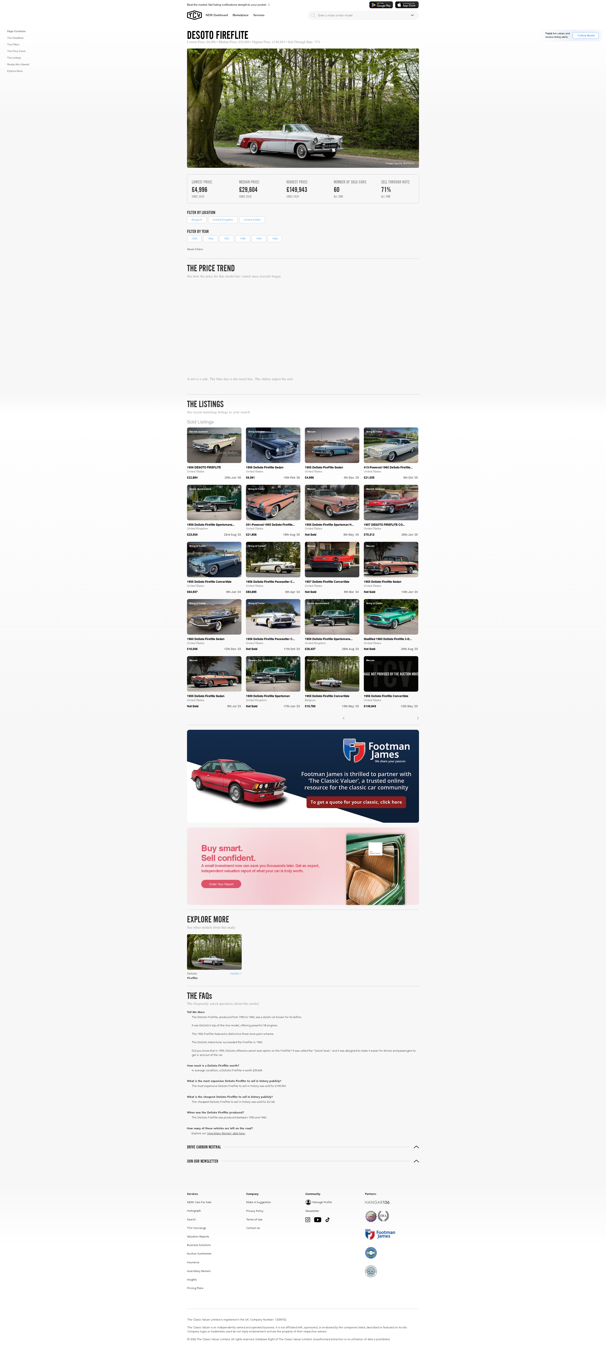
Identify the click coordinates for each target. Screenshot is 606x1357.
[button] (241, 15)
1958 (242, 238)
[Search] (313, 15)
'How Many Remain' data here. (226, 1133)
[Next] (418, 718)
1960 (275, 238)
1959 (259, 238)
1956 (210, 238)
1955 (194, 238)
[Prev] (343, 718)
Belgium (197, 219)
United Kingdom (223, 219)
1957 (226, 238)
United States (252, 219)
